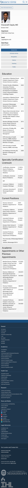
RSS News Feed (5, 420)
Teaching (14, 63)
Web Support (4, 438)
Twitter (4, 412)
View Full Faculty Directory (6, 7)
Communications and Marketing (8, 404)
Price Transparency (5, 382)
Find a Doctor (4, 379)
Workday (3, 343)
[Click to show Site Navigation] (26, 2)
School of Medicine (5, 363)
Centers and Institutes (5, 390)
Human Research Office (6, 392)
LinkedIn (4, 418)
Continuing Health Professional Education (10, 353)
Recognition (14, 56)
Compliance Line (4, 428)
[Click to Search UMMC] (23, 2)
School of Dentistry (5, 358)
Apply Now (3, 351)
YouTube (4, 414)
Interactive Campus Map (6, 334)
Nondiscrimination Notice (6, 433)
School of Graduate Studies (7, 360)
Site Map (3, 341)
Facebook (4, 411)
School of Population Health (7, 367)
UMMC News (4, 407)
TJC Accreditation (5, 436)
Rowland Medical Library (6, 356)
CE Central (3, 329)
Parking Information (5, 339)
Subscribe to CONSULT (6, 409)
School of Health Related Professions (9, 362)
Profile (14, 67)
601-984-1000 (12, 461)
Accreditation (4, 349)
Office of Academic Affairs (6, 355)
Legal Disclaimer (4, 431)
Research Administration (6, 395)
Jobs (2, 336)
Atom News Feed (6, 421)
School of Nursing (5, 365)
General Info (14, 50)
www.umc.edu (4, 458)
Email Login (3, 331)
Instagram (4, 416)
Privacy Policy (4, 435)
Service (14, 60)
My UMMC (3, 338)
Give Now (3, 332)
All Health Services (5, 373)
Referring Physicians (5, 384)
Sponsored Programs (5, 397)
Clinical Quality (4, 377)
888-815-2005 (13, 463)
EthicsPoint (3, 429)
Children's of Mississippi (6, 375)
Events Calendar (4, 405)
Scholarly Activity (14, 53)
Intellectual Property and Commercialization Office (11, 394)
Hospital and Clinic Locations (7, 380)
